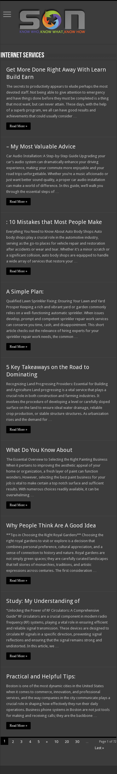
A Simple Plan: (25, 291)
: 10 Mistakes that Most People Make (54, 222)
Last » (99, 748)
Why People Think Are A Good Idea (51, 525)
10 (56, 741)
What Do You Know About (39, 450)
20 (67, 741)
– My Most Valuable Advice (41, 146)
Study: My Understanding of (43, 601)
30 (77, 741)
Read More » (18, 126)
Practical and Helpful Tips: (41, 676)
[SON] (58, 21)
